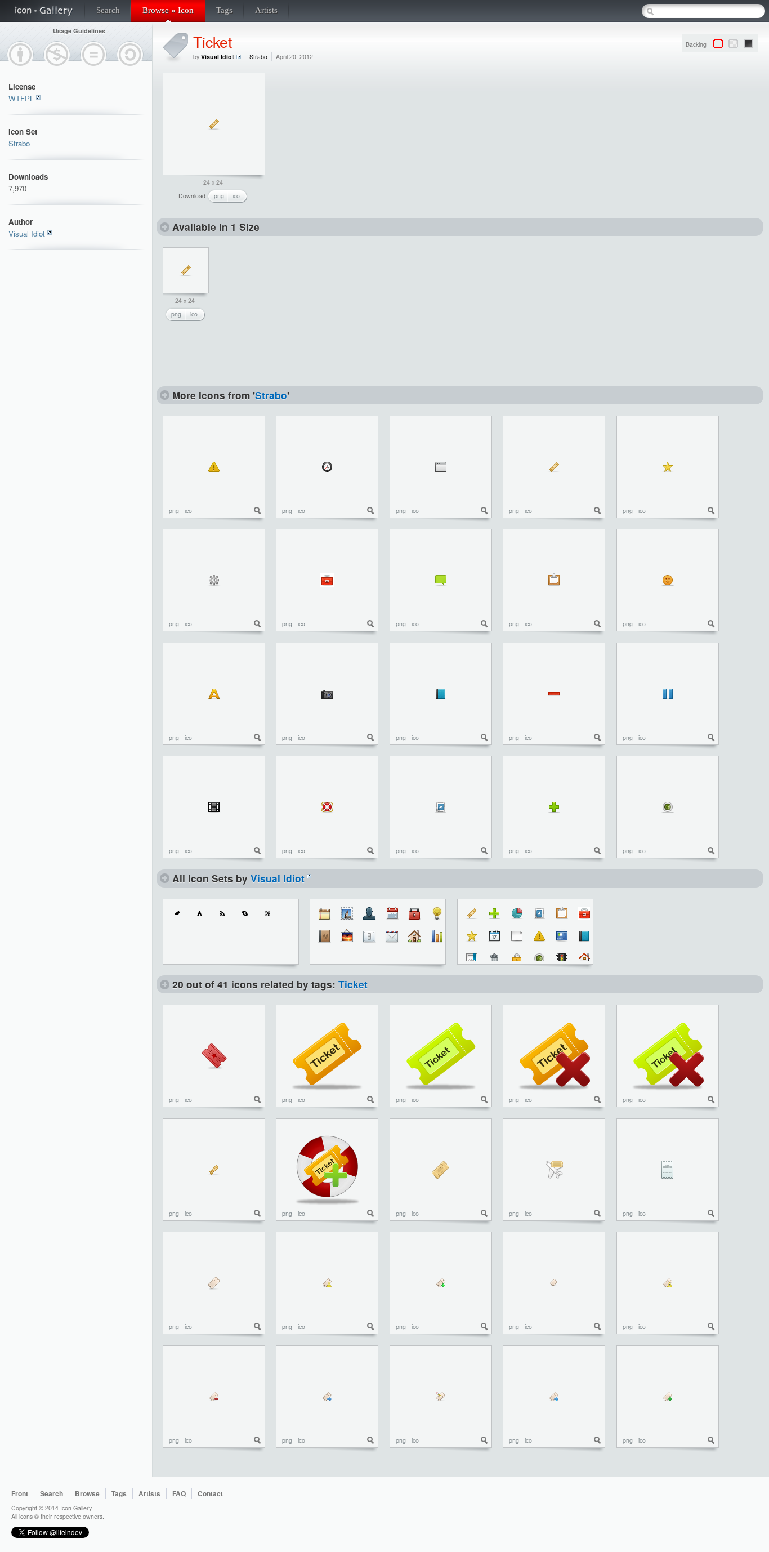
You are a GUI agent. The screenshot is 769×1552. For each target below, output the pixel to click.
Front (19, 1493)
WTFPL (21, 98)
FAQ (179, 1493)
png (219, 195)
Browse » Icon (168, 10)
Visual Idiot (26, 233)
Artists (266, 10)
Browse (87, 1493)
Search (108, 10)
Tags (224, 10)
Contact (210, 1493)
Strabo (19, 143)
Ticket (212, 41)
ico (236, 195)
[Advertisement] (359, 143)
